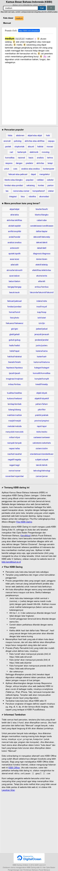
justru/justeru (41, 345)
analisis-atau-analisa (30, 168)
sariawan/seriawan (42, 437)
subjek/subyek (41, 459)
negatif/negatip (14, 459)
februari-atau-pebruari (18, 174)
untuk (6, 168)
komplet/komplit (42, 378)
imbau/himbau (14, 384)
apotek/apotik (15, 253)
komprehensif (39, 190)
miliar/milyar (14, 437)
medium (19, 18)
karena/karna (41, 350)
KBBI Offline (14, 767)
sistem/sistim (42, 448)
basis (31, 157)
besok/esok (14, 292)
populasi (29, 179)
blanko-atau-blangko (14, 179)
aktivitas (40, 163)
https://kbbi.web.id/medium (29, 30)
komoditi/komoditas (41, 373)
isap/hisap (41, 312)
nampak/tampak (14, 442)
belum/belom (14, 281)
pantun (50, 185)
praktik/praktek (41, 415)
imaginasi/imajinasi (14, 378)
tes (7, 190)
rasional (21, 157)
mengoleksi (44, 174)
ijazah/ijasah (14, 373)
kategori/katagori (41, 367)
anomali (7, 140)
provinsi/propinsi (41, 420)
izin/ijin (42, 323)
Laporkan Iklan (8, 790)
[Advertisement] (29, 92)
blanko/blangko (41, 214)
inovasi (50, 146)
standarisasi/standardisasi (41, 453)
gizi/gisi (14, 328)
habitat (40, 146)
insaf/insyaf (42, 306)
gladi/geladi (14, 334)
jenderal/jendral (41, 339)
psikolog (17, 140)
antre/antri (14, 247)
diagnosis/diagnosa (41, 253)
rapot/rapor (42, 426)
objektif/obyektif (42, 398)
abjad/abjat (14, 209)
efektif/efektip (42, 264)
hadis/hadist (14, 345)
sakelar (50, 179)
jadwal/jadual (41, 328)
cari (11, 151)
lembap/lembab (14, 403)
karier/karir (41, 356)
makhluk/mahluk (14, 415)
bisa (23, 196)
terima (50, 157)
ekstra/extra (41, 275)
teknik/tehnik (41, 464)
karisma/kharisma (42, 361)
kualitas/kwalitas (14, 392)
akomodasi (44, 196)
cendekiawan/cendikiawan (41, 225)
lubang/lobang (14, 409)
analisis (40, 157)
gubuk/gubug (14, 339)
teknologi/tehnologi (41, 470)
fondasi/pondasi (14, 306)
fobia (10, 135)
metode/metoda (14, 426)
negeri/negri (14, 464)
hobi (48, 135)
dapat (33, 174)
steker (51, 190)
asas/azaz (14, 258)
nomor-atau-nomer (21, 190)
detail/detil (41, 247)
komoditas (10, 157)
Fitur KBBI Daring (24, 521)
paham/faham (42, 403)
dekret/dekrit (41, 242)
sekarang (30, 185)
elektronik (34, 151)
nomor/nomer (14, 470)
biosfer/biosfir (42, 209)
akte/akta (14, 214)
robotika (32, 196)
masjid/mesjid (14, 420)
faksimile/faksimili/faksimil (42, 292)
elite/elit (41, 281)
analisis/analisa (14, 242)
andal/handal (14, 236)
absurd (31, 146)
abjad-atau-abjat (35, 135)
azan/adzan (14, 275)
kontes (41, 185)
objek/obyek (41, 392)
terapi (50, 163)
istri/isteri (42, 317)
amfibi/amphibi (14, 231)
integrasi (13, 196)
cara (15, 168)
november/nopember (14, 476)
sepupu (51, 140)
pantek (8, 146)
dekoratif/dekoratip (41, 236)
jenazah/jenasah (41, 334)
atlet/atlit (14, 264)
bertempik (21, 151)
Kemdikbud (25, 535)
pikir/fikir (41, 409)
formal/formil (14, 312)
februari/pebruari (14, 300)
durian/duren (41, 258)
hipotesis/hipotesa (14, 367)
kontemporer (48, 168)
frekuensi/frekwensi (14, 323)
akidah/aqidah (14, 225)
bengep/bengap (14, 286)
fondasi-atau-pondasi (13, 185)
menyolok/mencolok (15, 431)
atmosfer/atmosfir (14, 270)
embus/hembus (42, 286)
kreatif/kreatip (42, 384)
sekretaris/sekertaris (42, 442)
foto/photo (14, 317)
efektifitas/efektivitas (41, 270)
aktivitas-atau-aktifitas (35, 140)
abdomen (20, 135)
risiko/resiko (41, 431)
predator (29, 163)
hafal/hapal (14, 350)
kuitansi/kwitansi (14, 398)
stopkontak (19, 146)
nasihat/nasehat (14, 453)
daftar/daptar (41, 231)
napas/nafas (14, 448)
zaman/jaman (42, 476)
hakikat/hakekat (14, 356)
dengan (19, 163)
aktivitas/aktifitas (14, 220)
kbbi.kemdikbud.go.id (11, 561)
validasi (40, 179)
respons (9, 163)
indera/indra (42, 300)
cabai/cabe (42, 220)
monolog (45, 151)
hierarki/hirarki (14, 361)
